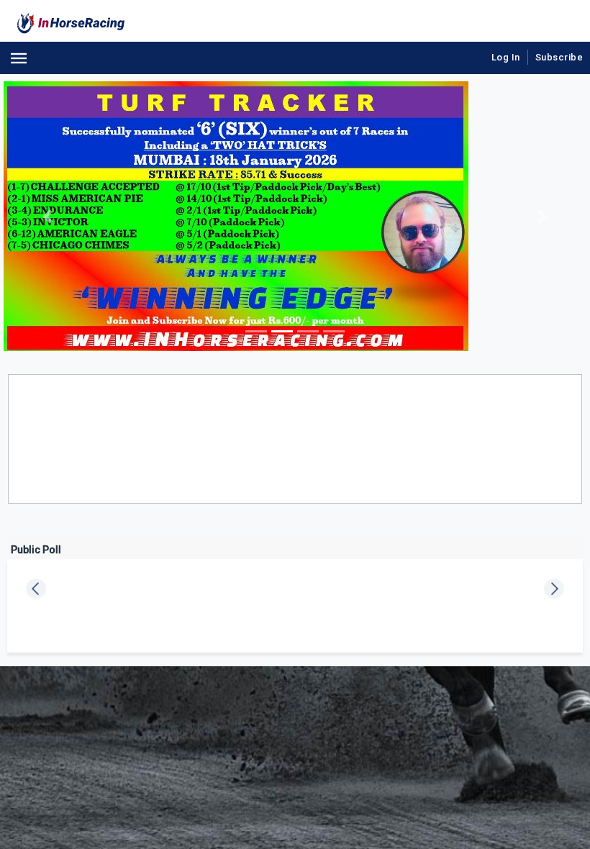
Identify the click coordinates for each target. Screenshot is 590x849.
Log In (505, 57)
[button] (47, 216)
